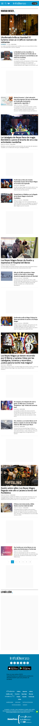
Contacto (25, 705)
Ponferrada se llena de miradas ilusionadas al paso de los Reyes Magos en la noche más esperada (26, 181)
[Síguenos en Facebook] (11, 663)
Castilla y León (9, 694)
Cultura (31, 691)
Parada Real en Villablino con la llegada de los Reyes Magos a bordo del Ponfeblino (25, 196)
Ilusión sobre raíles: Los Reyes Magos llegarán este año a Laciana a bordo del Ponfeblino (19, 490)
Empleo (18, 696)
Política (18, 691)
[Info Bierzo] (19, 659)
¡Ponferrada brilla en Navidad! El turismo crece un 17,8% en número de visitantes (19, 40)
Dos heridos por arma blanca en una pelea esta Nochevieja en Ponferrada (25, 548)
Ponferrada (31, 696)
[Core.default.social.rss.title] (27, 663)
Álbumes (31, 694)
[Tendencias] (10, 691)
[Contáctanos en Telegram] (21, 663)
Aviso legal (17, 702)
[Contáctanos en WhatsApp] (24, 663)
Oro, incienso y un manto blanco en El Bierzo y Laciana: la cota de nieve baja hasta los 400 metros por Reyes (25, 422)
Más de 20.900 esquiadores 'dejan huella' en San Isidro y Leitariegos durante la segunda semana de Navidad (26, 274)
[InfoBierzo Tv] (10, 696)
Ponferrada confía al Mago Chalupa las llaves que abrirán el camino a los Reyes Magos (26, 319)
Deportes (25, 691)
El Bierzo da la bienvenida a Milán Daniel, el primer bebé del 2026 (24, 505)
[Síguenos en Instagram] (18, 663)
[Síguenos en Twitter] (14, 663)
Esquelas (24, 696)
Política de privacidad (28, 702)
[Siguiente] (30, 561)
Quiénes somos (9, 702)
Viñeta (19, 699)
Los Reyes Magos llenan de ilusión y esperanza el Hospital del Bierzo (17, 261)
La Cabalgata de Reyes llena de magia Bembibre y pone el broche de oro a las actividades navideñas (19, 140)
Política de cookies (16, 705)
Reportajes (24, 694)
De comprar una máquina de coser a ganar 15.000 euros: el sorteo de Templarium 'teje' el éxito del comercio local (25, 404)
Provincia (17, 694)
